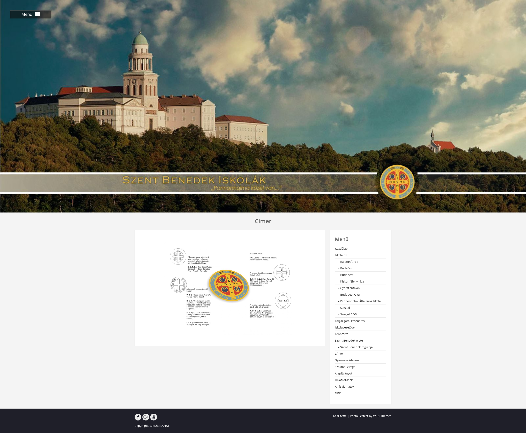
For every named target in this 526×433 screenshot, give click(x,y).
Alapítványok (343, 373)
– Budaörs (345, 268)
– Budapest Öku (349, 294)
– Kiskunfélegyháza (351, 281)
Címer (339, 354)
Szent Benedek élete (349, 340)
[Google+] (145, 417)
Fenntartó (341, 334)
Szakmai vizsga (345, 367)
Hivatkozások (344, 380)
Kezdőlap (341, 248)
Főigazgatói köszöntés (350, 321)
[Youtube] (153, 417)
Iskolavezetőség (345, 327)
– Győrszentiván (349, 288)
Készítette (340, 416)
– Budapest (345, 275)
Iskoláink (341, 255)
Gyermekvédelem (347, 360)
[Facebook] (138, 417)
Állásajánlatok (344, 386)
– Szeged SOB (347, 314)
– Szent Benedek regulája (355, 347)
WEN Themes (382, 416)
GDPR (339, 393)
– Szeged (344, 308)
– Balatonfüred (348, 262)
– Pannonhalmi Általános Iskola (359, 301)
